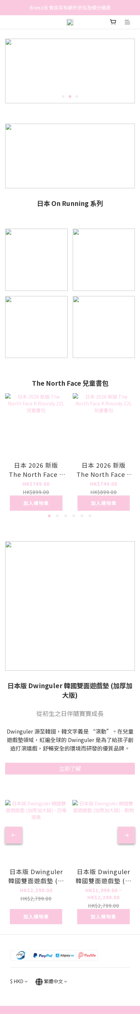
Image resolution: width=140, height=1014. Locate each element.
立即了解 (70, 768)
